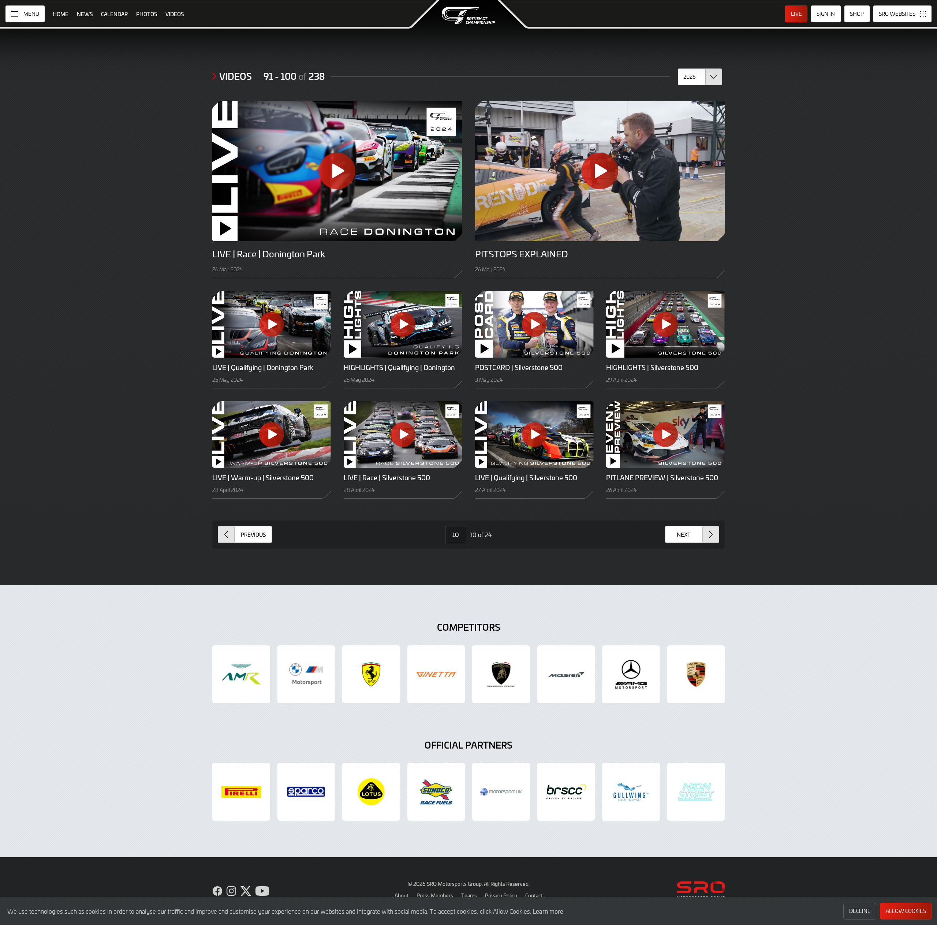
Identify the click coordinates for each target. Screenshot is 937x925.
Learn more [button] (548, 911)
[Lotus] (371, 792)
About (401, 895)
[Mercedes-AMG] (631, 674)
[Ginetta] (436, 674)
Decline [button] (860, 910)
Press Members (435, 895)
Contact (534, 895)
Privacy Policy (501, 895)
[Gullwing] (631, 792)
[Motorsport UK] (501, 792)
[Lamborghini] (501, 674)
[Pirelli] (241, 792)
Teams (469, 895)
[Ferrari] (371, 674)
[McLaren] (566, 674)
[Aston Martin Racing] (241, 674)
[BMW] (306, 674)
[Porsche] (696, 674)
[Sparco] (306, 792)
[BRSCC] (566, 792)
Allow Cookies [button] (906, 910)
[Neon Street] (696, 792)
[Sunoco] (436, 792)
